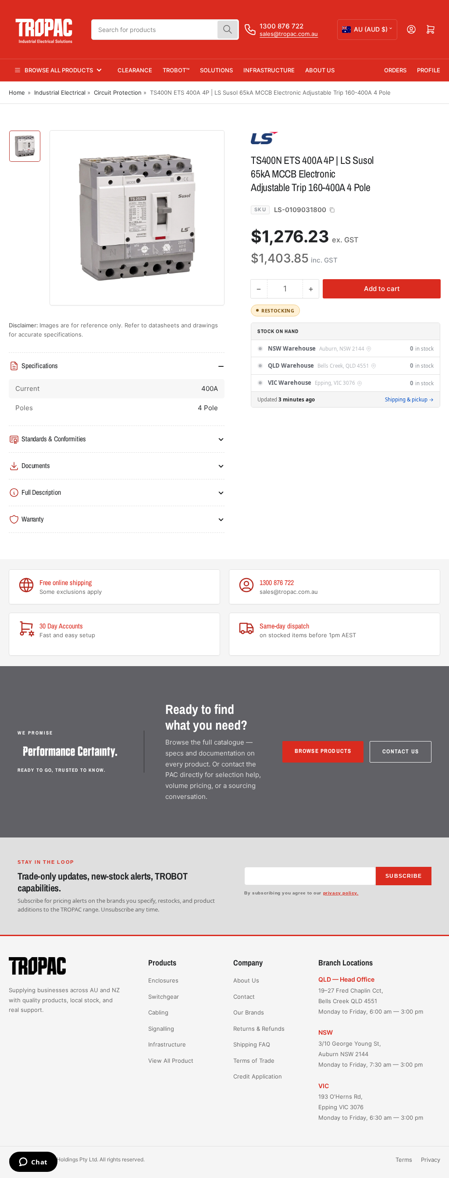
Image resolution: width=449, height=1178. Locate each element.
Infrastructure (269, 70)
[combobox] (165, 29)
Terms (404, 1159)
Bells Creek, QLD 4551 (343, 366)
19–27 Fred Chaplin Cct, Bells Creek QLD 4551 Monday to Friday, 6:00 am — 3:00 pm (370, 1001)
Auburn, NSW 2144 (341, 349)
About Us (320, 70)
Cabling (158, 1012)
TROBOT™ (176, 70)
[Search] (227, 29)
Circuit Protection (118, 92)
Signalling (161, 1028)
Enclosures (163, 980)
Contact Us (400, 751)
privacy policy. (341, 893)
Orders (395, 70)
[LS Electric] (312, 137)
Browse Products (323, 751)
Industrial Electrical (60, 92)
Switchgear (163, 996)
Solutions (216, 70)
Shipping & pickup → (409, 399)
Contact (244, 996)
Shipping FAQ (251, 1044)
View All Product (170, 1060)
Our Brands (248, 1012)
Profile (428, 70)
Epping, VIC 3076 (335, 383)
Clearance (135, 70)
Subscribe (403, 876)
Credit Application (257, 1076)
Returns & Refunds (259, 1028)
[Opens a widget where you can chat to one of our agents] (33, 1163)
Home (17, 92)
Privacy (430, 1159)
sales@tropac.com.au (289, 33)
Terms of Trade (253, 1060)
